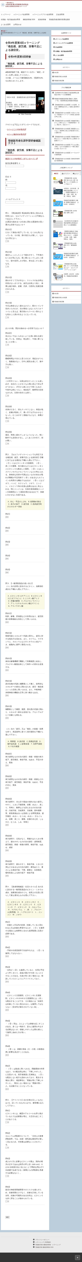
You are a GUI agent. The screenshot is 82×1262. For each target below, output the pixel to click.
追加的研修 (42, 19)
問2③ (7, 542)
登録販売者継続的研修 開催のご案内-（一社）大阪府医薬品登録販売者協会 (66, 100)
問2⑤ (7, 570)
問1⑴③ (24, 283)
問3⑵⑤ (24, 867)
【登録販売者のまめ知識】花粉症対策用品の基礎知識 (67, 160)
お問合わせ (17, 24)
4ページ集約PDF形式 (15, 134)
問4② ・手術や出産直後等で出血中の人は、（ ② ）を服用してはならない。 (24, 950)
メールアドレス (12, 199)
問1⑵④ (24, 412)
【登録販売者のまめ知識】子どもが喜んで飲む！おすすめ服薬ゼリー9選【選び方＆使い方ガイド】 (67, 146)
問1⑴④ (24, 308)
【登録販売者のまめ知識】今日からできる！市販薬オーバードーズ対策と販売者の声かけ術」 (67, 114)
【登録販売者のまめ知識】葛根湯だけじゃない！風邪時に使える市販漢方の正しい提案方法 (67, 130)
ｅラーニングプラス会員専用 (42, 14)
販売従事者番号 (12, 163)
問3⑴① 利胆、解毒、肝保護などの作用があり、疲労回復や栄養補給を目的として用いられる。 (24, 616)
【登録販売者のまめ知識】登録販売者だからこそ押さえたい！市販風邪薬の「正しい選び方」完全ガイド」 (67, 122)
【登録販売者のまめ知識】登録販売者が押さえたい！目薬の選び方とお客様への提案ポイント (67, 138)
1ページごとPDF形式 (15, 129)
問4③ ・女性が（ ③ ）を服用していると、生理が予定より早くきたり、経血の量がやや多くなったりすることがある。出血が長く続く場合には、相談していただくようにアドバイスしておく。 (24, 973)
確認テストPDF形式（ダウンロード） (20, 159)
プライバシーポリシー (42, 1239)
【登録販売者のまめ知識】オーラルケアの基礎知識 (67, 154)
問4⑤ (24, 1026)
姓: (6, 180)
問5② (24, 1139)
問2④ (7, 556)
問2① (7, 514)
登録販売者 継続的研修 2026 (44, 1247)
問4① (24, 928)
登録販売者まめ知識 (60, 76)
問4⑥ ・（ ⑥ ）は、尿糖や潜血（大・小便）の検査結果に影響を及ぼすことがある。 (24, 1049)
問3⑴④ (24, 687)
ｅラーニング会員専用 (21, 14)
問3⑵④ (24, 841)
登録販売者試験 (59, 80)
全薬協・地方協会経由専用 (10, 19)
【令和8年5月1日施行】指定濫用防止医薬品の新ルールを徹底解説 (66, 94)
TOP (4, 31)
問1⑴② (24, 258)
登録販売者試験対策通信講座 (59, 19)
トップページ (5, 14)
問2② (7, 528)
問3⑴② (24, 639)
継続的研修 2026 (29, 19)
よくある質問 (5, 24)
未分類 (56, 72)
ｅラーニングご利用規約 (43, 1242)
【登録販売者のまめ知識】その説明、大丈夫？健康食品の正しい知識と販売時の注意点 (67, 106)
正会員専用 (60, 14)
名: (6, 185)
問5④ (24, 1192)
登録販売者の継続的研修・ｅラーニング (48, 1244)
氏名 (8, 177)
